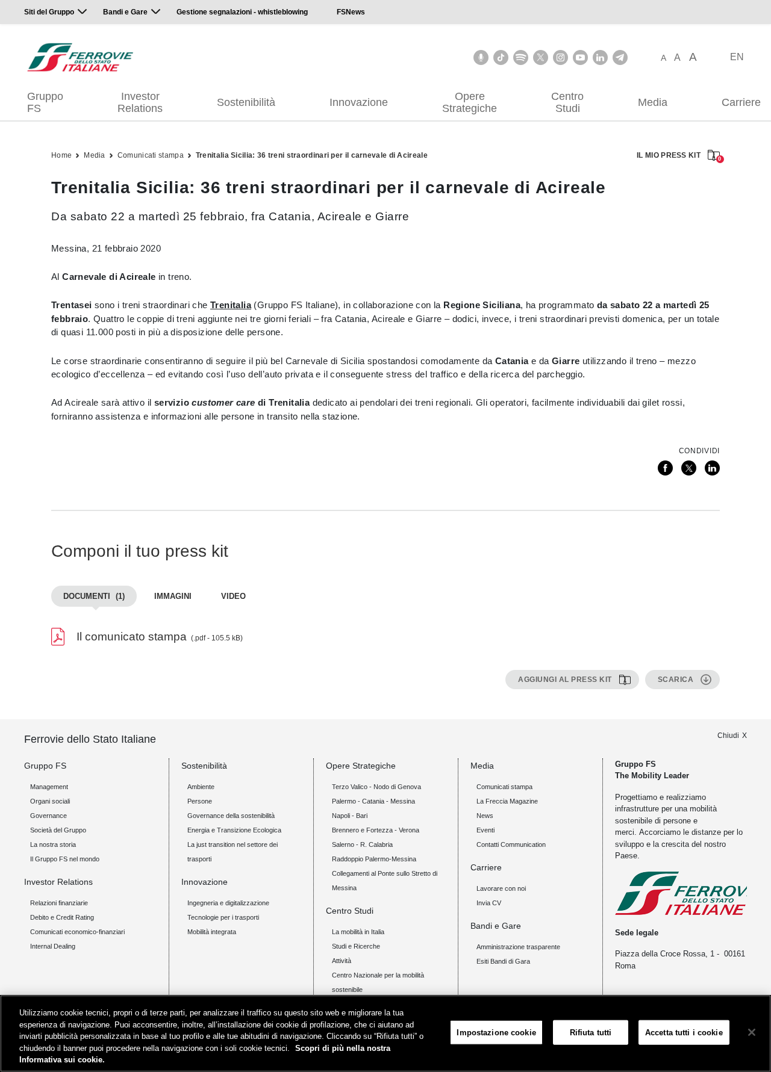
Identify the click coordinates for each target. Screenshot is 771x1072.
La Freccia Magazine (507, 801)
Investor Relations (140, 102)
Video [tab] (233, 596)
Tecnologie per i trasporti (223, 917)
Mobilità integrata (211, 931)
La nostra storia (53, 844)
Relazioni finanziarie (59, 902)
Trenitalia (230, 305)
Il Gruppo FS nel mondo (64, 859)
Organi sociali (50, 801)
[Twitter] (688, 468)
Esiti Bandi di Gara (503, 961)
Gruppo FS (45, 102)
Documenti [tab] (94, 596)
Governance (48, 815)
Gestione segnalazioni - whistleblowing (242, 12)
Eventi (485, 830)
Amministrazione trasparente (518, 946)
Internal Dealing (52, 946)
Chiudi (728, 735)
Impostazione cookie (496, 1032)
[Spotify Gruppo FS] (520, 57)
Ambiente (200, 786)
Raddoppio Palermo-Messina (374, 859)
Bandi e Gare (125, 12)
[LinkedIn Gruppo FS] (600, 57)
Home (61, 155)
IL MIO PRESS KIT (678, 156)
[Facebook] (665, 468)
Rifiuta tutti (591, 1032)
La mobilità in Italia (358, 931)
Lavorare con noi (501, 888)
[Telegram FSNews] (620, 57)
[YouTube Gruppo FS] (580, 57)
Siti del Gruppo (49, 12)
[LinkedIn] (712, 468)
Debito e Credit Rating (62, 917)
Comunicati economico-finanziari (77, 931)
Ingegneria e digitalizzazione (228, 902)
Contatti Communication (511, 844)
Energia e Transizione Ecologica (234, 830)
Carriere (486, 867)
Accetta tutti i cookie (684, 1032)
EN (737, 57)
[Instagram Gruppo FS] (560, 57)
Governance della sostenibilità (231, 815)
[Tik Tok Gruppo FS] (500, 57)
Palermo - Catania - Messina (373, 801)
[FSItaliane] (80, 57)
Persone (199, 801)
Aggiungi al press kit (565, 679)
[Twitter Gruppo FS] (540, 57)
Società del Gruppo (58, 830)
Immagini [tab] (173, 596)
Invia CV (488, 902)
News (484, 815)
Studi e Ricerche (356, 946)
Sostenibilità (246, 102)
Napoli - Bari (349, 815)
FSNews (351, 12)
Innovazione (358, 102)
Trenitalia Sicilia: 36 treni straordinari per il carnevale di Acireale (312, 155)
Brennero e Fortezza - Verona (375, 830)
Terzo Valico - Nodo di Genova (376, 786)
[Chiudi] (751, 1032)
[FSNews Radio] (481, 57)
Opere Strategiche (469, 102)
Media (652, 102)
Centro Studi (567, 102)
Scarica (676, 679)
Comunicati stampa (150, 155)
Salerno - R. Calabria (362, 844)
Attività (341, 960)
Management (49, 786)
